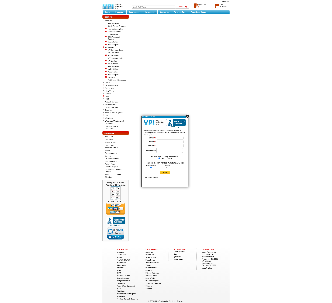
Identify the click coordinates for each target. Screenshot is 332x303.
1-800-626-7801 (207, 263)
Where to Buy (180, 12)
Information (134, 12)
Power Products (111, 105)
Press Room (109, 145)
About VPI (109, 137)
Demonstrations (111, 153)
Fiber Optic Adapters (115, 29)
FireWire (108, 94)
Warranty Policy (111, 161)
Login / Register (179, 251)
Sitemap (149, 288)
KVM (107, 99)
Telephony (109, 110)
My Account (150, 12)
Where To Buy (110, 142)
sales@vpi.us (207, 268)
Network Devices (111, 102)
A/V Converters (113, 53)
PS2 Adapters (113, 34)
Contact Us (164, 12)
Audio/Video (109, 47)
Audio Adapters (113, 23)
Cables (107, 83)
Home (107, 12)
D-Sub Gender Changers (117, 26)
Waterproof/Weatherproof (114, 121)
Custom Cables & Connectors (111, 127)
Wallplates (111, 77)
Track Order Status (198, 12)
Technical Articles (111, 148)
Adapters (108, 21)
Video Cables (113, 72)
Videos (107, 150)
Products (119, 12)
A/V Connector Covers (116, 50)
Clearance (109, 124)
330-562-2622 (213, 259)
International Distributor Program (113, 171)
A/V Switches (113, 64)
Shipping (108, 177)
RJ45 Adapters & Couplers (114, 38)
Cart (175, 254)
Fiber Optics (109, 91)
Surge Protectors (111, 107)
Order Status (178, 259)
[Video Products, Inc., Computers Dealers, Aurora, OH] (115, 221)
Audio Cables (113, 69)
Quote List (177, 257)
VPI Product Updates (113, 174)
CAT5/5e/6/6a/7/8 (111, 85)
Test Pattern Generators (117, 80)
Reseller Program (111, 167)
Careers (108, 156)
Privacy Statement (112, 159)
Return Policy (110, 164)
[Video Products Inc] (112, 7)
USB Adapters (113, 42)
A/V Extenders (113, 55)
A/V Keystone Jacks (115, 58)
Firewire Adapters (114, 32)
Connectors (109, 88)
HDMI (107, 96)
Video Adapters (113, 45)
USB (107, 115)
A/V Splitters (112, 61)
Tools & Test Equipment (114, 113)
